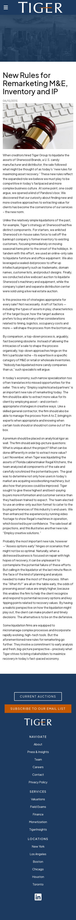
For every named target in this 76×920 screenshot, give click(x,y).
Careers (38, 767)
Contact (38, 774)
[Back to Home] (40, 7)
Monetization (38, 822)
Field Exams (38, 807)
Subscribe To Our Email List (38, 709)
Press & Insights (38, 752)
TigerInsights (38, 829)
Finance (38, 814)
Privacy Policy (38, 782)
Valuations (38, 799)
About (38, 744)
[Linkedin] (38, 897)
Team (38, 759)
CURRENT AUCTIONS (38, 696)
